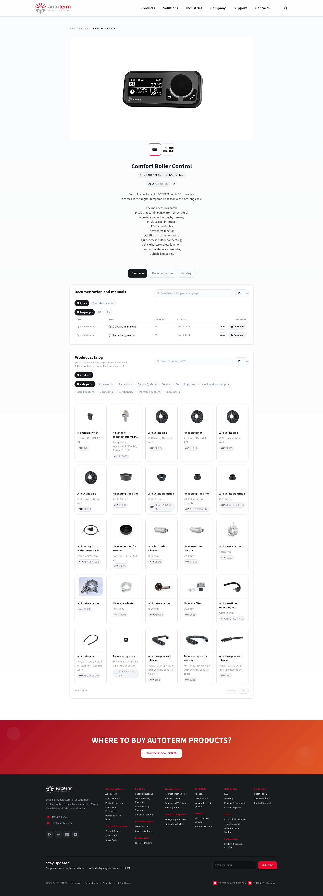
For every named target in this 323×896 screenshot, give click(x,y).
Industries (194, 8)
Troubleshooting (232, 824)
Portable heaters (149, 392)
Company (218, 8)
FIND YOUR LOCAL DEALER (161, 753)
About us (199, 794)
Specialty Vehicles (174, 824)
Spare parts (173, 392)
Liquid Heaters (112, 798)
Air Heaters (111, 794)
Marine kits (106, 392)
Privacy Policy (91, 883)
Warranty (228, 798)
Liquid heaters (85, 392)
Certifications (201, 798)
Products (147, 8)
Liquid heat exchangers (215, 384)
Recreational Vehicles (176, 794)
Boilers (166, 384)
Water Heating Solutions (142, 808)
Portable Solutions (144, 814)
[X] (49, 834)
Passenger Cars (173, 807)
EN (108, 312)
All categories (85, 384)
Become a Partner (204, 826)
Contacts (262, 8)
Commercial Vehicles (175, 803)
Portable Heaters (114, 803)
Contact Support (232, 807)
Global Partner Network (202, 820)
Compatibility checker (235, 819)
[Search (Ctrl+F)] (285, 8)
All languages (85, 312)
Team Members (262, 798)
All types (82, 303)
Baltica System (147, 384)
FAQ (226, 794)
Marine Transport (173, 798)
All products (84, 375)
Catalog (186, 273)
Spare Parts (111, 840)
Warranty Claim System (231, 830)
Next (244, 690)
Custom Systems (143, 831)
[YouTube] (75, 834)
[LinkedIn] (67, 834)
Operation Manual (103, 303)
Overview (137, 273)
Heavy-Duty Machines (175, 819)
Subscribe (267, 865)
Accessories (106, 384)
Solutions (170, 8)
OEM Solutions (142, 826)
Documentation (162, 273)
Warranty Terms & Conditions (116, 883)
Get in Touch (260, 794)
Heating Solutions (144, 794)
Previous (231, 690)
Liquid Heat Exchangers (111, 809)
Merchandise (126, 392)
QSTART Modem (143, 843)
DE (99, 312)
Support (240, 8)
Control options (185, 384)
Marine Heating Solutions (142, 800)
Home (73, 28)
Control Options (113, 831)
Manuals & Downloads (235, 803)
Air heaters (125, 384)
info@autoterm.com (62, 823)
